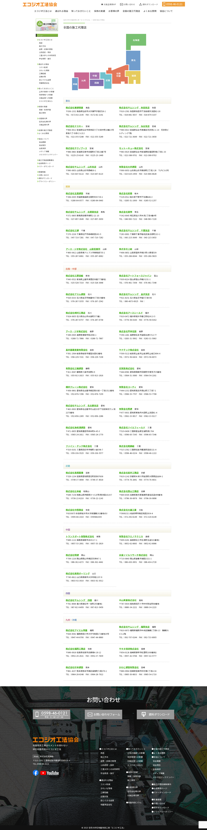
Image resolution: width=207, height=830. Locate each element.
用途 (40, 43)
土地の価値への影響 (46, 91)
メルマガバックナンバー (48, 154)
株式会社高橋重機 (74, 472)
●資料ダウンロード (160, 807)
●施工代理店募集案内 (161, 784)
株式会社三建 (72, 230)
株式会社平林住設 (127, 331)
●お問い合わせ (158, 803)
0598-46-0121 (174, 4)
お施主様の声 (44, 124)
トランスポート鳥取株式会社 (80, 536)
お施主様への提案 (46, 98)
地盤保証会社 (44, 83)
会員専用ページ (45, 163)
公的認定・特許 (45, 52)
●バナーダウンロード (161, 792)
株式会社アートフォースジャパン (135, 275)
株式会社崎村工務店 (75, 312)
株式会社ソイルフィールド (132, 427)
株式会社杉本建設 (74, 667)
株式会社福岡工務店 (75, 648)
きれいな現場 (44, 70)
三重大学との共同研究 (47, 55)
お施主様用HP (110, 4)
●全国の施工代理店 (160, 748)
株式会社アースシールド (131, 312)
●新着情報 (156, 799)
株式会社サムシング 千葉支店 (134, 230)
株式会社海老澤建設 (75, 427)
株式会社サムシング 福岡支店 (134, 626)
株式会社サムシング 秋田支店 (134, 107)
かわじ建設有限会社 (129, 667)
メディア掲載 (44, 151)
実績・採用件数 (45, 109)
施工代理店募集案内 (46, 160)
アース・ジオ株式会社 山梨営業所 (83, 248)
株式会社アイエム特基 (76, 630)
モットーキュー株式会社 (131, 148)
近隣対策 (42, 76)
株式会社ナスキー (74, 126)
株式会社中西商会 (74, 509)
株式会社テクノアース (76, 148)
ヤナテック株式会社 (129, 349)
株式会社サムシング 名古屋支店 (82, 405)
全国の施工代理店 (45, 130)
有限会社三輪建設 (74, 368)
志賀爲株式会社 (126, 368)
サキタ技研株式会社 (129, 648)
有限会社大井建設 (127, 166)
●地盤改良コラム (134, 802)
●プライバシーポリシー (162, 811)
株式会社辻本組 (73, 491)
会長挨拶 (42, 148)
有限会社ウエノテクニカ (131, 536)
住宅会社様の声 (45, 121)
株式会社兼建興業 (74, 107)
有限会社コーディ (127, 386)
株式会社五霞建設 (74, 193)
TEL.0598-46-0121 (41, 763)
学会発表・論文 (45, 58)
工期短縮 (42, 73)
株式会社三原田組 (74, 275)
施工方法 (42, 46)
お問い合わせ (129, 4)
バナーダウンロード (46, 166)
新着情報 (42, 172)
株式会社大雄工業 (127, 509)
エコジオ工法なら (46, 101)
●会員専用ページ (159, 788)
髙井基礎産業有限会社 (77, 349)
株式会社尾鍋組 (126, 446)
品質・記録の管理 (46, 49)
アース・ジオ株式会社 (76, 331)
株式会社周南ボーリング (78, 573)
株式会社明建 (72, 554)
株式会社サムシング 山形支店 (81, 166)
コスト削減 (43, 67)
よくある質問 (44, 133)
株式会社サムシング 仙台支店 (134, 126)
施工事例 (42, 113)
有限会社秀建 (125, 408)
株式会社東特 (125, 211)
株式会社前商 (125, 193)
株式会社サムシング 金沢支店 (134, 294)
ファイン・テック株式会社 (79, 446)
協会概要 (42, 142)
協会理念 (42, 145)
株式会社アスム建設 (75, 294)
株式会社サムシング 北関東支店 (82, 211)
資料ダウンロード (150, 4)
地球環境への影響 (46, 94)
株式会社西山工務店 (129, 491)
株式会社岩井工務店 (129, 472)
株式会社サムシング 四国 (79, 600)
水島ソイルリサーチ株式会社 (133, 554)
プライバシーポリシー (47, 181)
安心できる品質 (45, 80)
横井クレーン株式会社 (76, 386)
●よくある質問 (158, 752)
